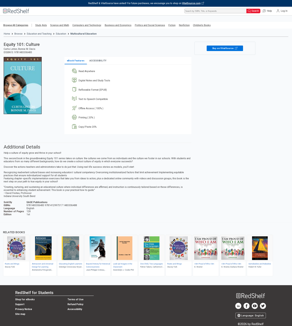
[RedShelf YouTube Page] (255, 308)
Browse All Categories (15, 25)
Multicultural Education (83, 33)
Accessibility (75, 309)
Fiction (172, 25)
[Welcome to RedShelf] (16, 11)
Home (7, 33)
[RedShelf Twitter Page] (263, 308)
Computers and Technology (86, 25)
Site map (20, 314)
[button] (128, 71)
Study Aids (41, 25)
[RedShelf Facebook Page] (246, 308)
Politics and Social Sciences (150, 25)
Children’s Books (202, 25)
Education (61, 33)
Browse (18, 33)
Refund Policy (75, 304)
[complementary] (146, 250)
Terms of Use (75, 299)
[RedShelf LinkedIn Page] (238, 308)
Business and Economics (118, 25)
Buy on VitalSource (223, 48)
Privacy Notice (23, 309)
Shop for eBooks (25, 299)
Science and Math (59, 25)
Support (19, 304)
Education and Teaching (39, 33)
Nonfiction (184, 25)
